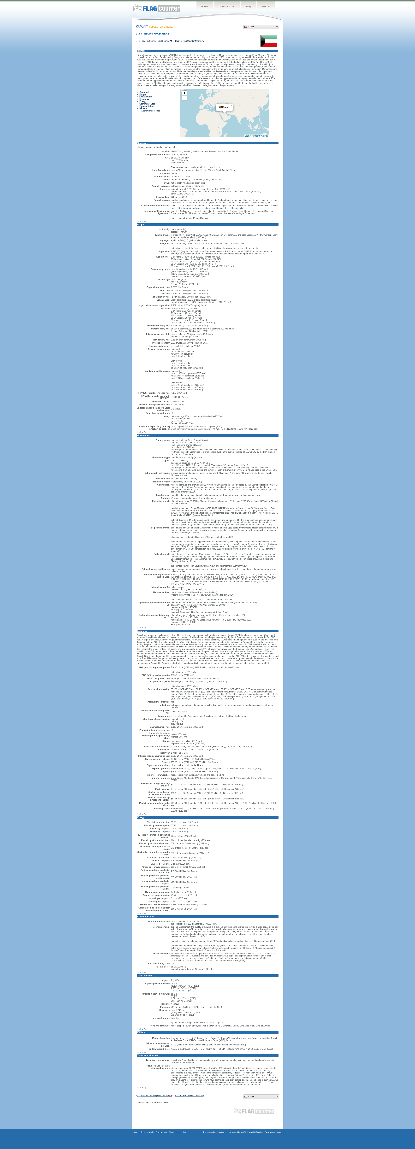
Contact (136, 1132)
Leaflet (248, 135)
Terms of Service (147, 1132)
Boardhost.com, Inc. (178, 1132)
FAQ (248, 6)
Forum (266, 6)
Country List (227, 6)
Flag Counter (156, 8)
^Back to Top (141, 221)
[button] (231, 105)
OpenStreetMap (261, 135)
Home (204, 6)
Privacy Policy (161, 1132)
